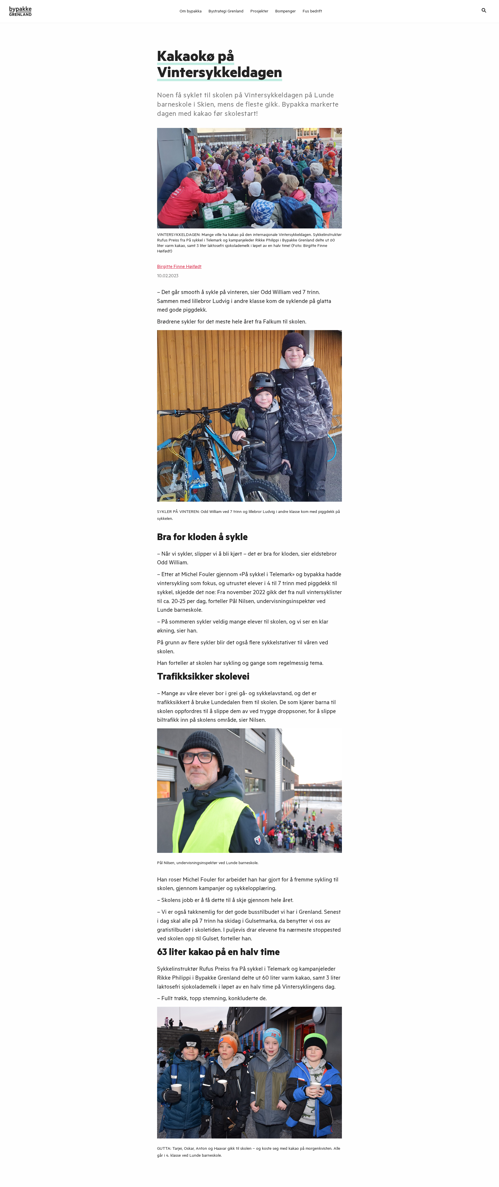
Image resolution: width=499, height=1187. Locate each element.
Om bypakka (191, 12)
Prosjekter (259, 12)
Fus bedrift (312, 12)
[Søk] (484, 11)
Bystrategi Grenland (225, 12)
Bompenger (285, 12)
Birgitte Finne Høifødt (179, 267)
